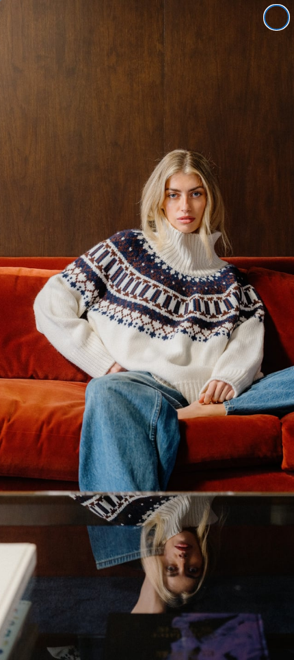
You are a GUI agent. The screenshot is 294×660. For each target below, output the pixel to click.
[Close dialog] (277, 17)
